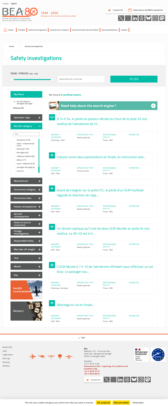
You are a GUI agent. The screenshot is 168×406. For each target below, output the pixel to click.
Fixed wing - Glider (58, 140)
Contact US (117, 10)
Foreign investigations (21, 232)
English (14, 3)
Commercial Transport (59, 29)
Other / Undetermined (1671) (25, 145)
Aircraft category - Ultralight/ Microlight (24, 102)
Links (4, 351)
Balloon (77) (21, 160)
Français (5, 3)
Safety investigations (37, 29)
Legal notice (7, 354)
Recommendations (110, 29)
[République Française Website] (141, 361)
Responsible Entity (24, 240)
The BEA (21, 29)
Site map (6, 358)
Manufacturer (21, 181)
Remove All (18, 107)
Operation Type (22, 117)
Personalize (138, 402)
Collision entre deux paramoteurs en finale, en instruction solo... (101, 157)
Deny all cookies (121, 402)
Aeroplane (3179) (23, 140)
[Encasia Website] (158, 361)
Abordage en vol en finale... (75, 304)
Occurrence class (22, 198)
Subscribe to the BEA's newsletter (148, 10)
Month (17, 266)
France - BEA (108, 140)
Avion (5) (20, 171)
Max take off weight (24, 249)
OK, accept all (103, 402)
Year (16, 257)
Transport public (83, 171)
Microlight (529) (22, 152)
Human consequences (25, 206)
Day (16, 275)
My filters (19, 94)
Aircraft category (23, 126)
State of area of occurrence (22, 223)
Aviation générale (83, 137)
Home (10, 29)
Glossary (17, 310)
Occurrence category (25, 189)
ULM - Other (55, 173)
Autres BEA (7, 347)
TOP (83, 337)
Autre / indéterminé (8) (25, 164)
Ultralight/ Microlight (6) (26, 167)
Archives (6, 366)
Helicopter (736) (23, 149)
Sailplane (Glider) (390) (25, 156)
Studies (124, 29)
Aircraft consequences (21, 215)
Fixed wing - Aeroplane (59, 288)
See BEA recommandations (23, 290)
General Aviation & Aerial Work (85, 29)
